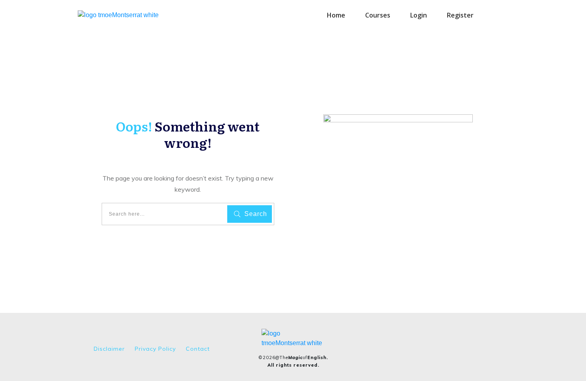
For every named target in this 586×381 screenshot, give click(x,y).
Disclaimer (109, 348)
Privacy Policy (155, 348)
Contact (198, 348)
